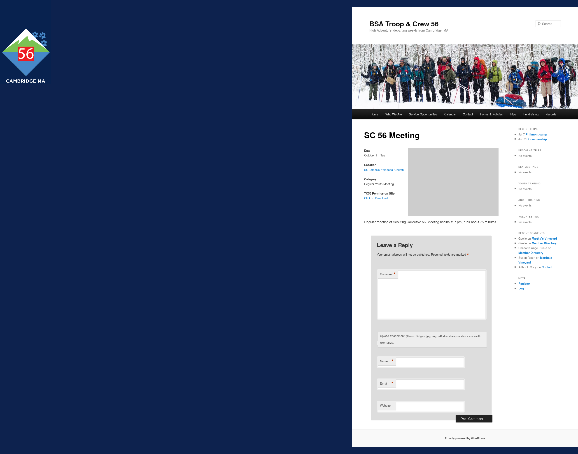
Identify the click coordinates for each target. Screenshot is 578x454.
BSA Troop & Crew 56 (404, 23)
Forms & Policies (491, 114)
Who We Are (393, 114)
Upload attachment (430, 339)
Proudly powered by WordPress (465, 438)
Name (387, 361)
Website (385, 405)
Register (524, 283)
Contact (468, 114)
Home (374, 114)
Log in (522, 288)
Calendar (450, 114)
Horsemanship (537, 139)
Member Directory (544, 243)
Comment (388, 274)
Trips (513, 114)
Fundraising (530, 114)
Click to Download (376, 198)
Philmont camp (536, 134)
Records (550, 114)
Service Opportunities (423, 114)
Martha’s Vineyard (544, 238)
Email (387, 383)
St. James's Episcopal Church (384, 169)
